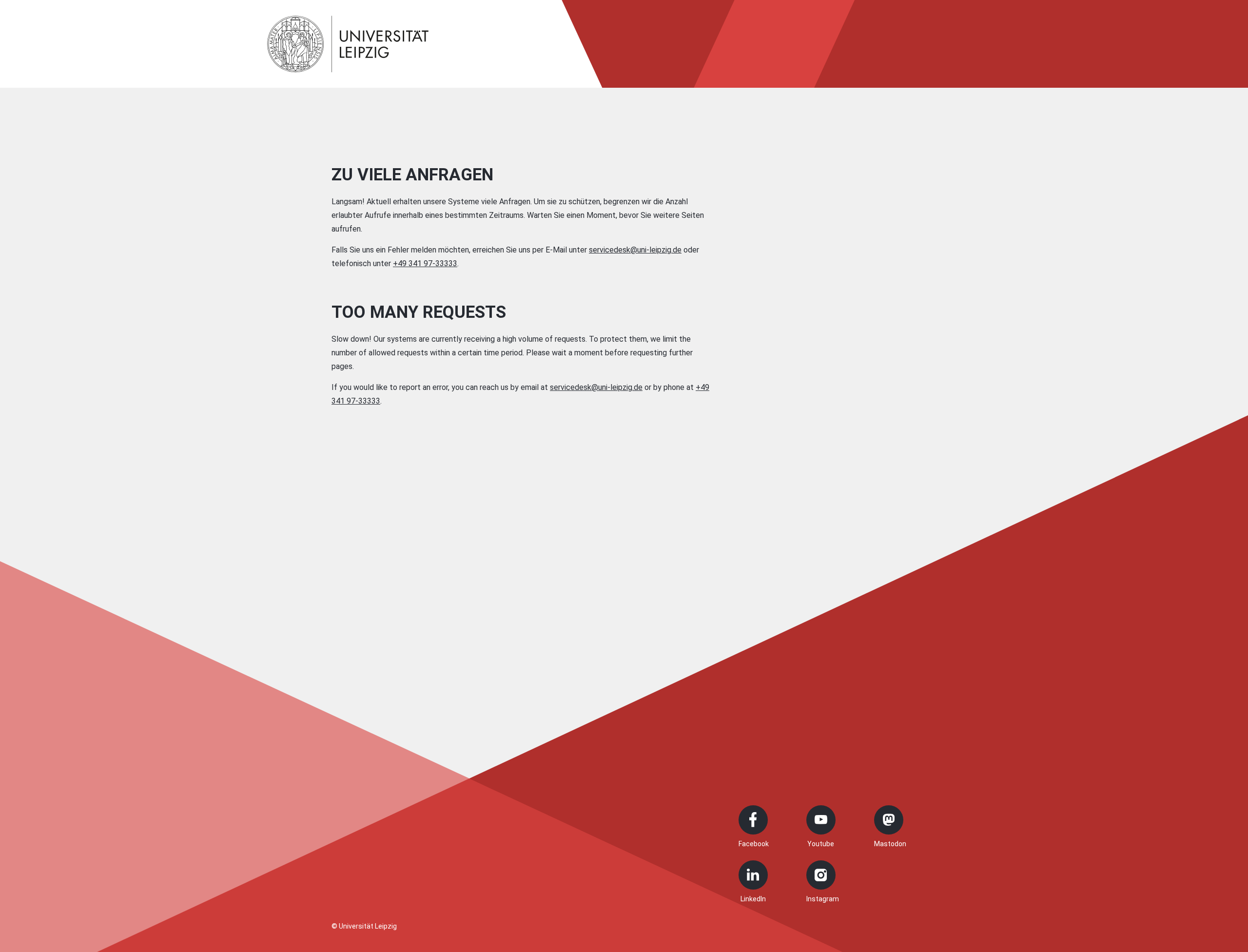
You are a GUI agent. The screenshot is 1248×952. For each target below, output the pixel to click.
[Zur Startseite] (348, 44)
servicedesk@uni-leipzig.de (635, 249)
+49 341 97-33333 (425, 263)
